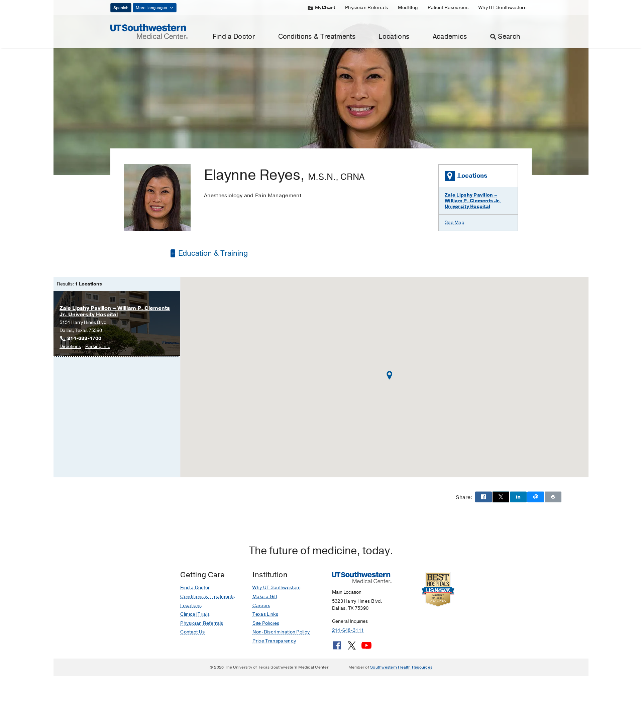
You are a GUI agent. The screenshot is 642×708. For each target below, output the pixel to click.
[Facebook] (337, 648)
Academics (450, 36)
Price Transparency (274, 641)
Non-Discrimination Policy (281, 632)
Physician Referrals (366, 7)
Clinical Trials (195, 614)
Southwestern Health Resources (401, 667)
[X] (352, 648)
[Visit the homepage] (149, 31)
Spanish (120, 7)
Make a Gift (264, 596)
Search (509, 36)
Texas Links (265, 614)
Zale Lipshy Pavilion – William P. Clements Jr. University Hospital (473, 201)
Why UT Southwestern (502, 7)
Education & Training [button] (212, 253)
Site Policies (265, 623)
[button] (390, 375)
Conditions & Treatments (316, 36)
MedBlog (408, 7)
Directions (70, 347)
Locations (394, 36)
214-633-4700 (84, 338)
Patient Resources (448, 7)
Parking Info (97, 347)
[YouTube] (366, 648)
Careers (261, 605)
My (325, 7)
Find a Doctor (234, 36)
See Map (454, 222)
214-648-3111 (348, 630)
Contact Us (192, 632)
